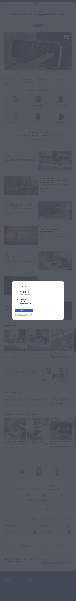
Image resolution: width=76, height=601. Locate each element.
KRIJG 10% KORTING (24, 310)
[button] (63, 282)
